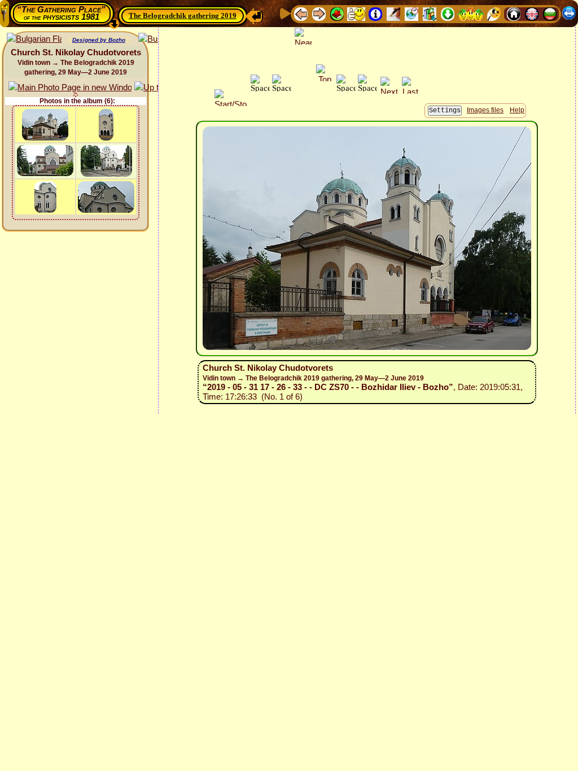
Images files (485, 110)
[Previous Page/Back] (301, 13)
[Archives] (429, 13)
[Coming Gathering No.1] (356, 13)
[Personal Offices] (393, 13)
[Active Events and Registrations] (411, 13)
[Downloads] (447, 13)
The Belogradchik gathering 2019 (183, 15)
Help (517, 110)
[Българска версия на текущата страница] (34, 39)
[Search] (494, 13)
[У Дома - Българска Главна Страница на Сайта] (550, 13)
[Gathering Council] (470, 13)
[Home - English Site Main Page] (531, 13)
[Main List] (337, 13)
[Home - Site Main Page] (513, 13)
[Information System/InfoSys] (375, 13)
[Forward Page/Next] (319, 13)
